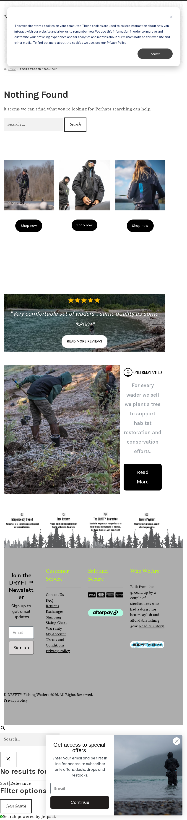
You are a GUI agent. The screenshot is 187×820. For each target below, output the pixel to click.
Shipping (53, 617)
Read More (142, 477)
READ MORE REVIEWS (84, 341)
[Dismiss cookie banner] (171, 17)
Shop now (29, 225)
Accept (155, 54)
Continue (80, 802)
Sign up (21, 648)
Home (12, 69)
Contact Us (55, 595)
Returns (52, 606)
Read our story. (151, 626)
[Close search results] (8, 759)
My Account (56, 634)
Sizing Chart (56, 623)
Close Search (15, 806)
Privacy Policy (58, 651)
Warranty (54, 629)
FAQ (49, 601)
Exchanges (54, 612)
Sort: (4, 783)
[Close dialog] (177, 741)
